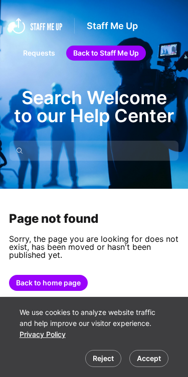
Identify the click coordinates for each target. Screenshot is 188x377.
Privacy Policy (43, 334)
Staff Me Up (112, 26)
